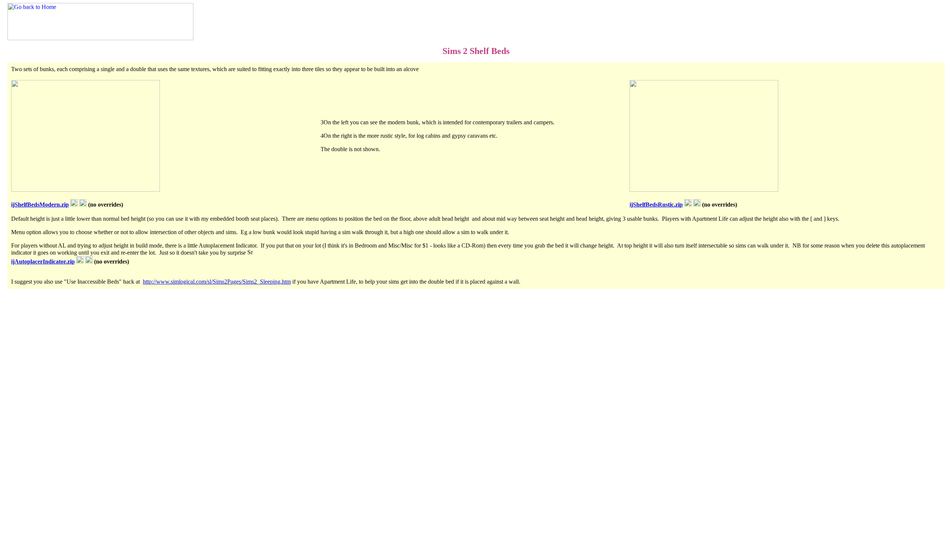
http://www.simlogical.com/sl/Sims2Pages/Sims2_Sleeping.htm (217, 281)
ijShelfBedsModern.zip (40, 204)
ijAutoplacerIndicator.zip (43, 261)
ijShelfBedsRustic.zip (656, 204)
